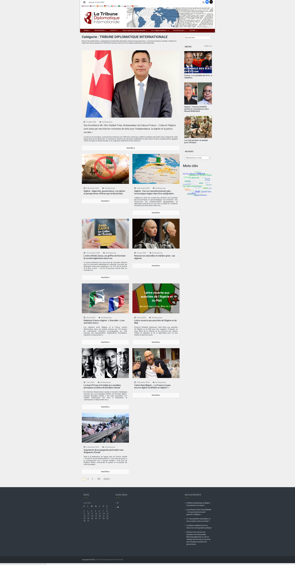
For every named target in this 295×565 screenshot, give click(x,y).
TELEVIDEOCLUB (178, 30)
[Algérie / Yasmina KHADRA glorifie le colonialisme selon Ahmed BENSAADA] (198, 93)
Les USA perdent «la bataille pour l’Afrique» (196, 141)
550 (98, 479)
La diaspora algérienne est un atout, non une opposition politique (198, 526)
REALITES (113, 30)
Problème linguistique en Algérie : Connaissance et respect (198, 504)
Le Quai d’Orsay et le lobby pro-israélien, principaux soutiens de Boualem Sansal (102, 386)
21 (104, 516)
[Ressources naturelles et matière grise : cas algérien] (156, 233)
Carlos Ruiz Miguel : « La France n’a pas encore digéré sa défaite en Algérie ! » (152, 386)
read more (131, 148)
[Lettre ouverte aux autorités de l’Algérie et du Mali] (156, 298)
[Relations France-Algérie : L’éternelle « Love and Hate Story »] (105, 298)
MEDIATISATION (100, 30)
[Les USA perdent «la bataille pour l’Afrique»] (198, 127)
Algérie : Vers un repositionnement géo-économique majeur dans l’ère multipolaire (154, 192)
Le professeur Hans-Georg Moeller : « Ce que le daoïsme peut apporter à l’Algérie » (198, 512)
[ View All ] (208, 46)
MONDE (86, 30)
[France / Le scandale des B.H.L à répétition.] (198, 62)
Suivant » (107, 479)
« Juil (85, 526)
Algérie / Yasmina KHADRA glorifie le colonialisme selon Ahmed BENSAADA (196, 109)
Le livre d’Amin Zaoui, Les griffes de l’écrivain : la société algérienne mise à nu (105, 257)
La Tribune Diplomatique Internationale (109, 560)
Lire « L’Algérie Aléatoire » (159, 30)
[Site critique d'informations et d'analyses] (170, 17)
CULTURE (192, 30)
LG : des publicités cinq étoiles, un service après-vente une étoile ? (198, 520)
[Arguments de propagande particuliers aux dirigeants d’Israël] (105, 428)
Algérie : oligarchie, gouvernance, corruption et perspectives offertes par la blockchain (104, 192)
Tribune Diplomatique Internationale (133, 30)
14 (104, 513)
